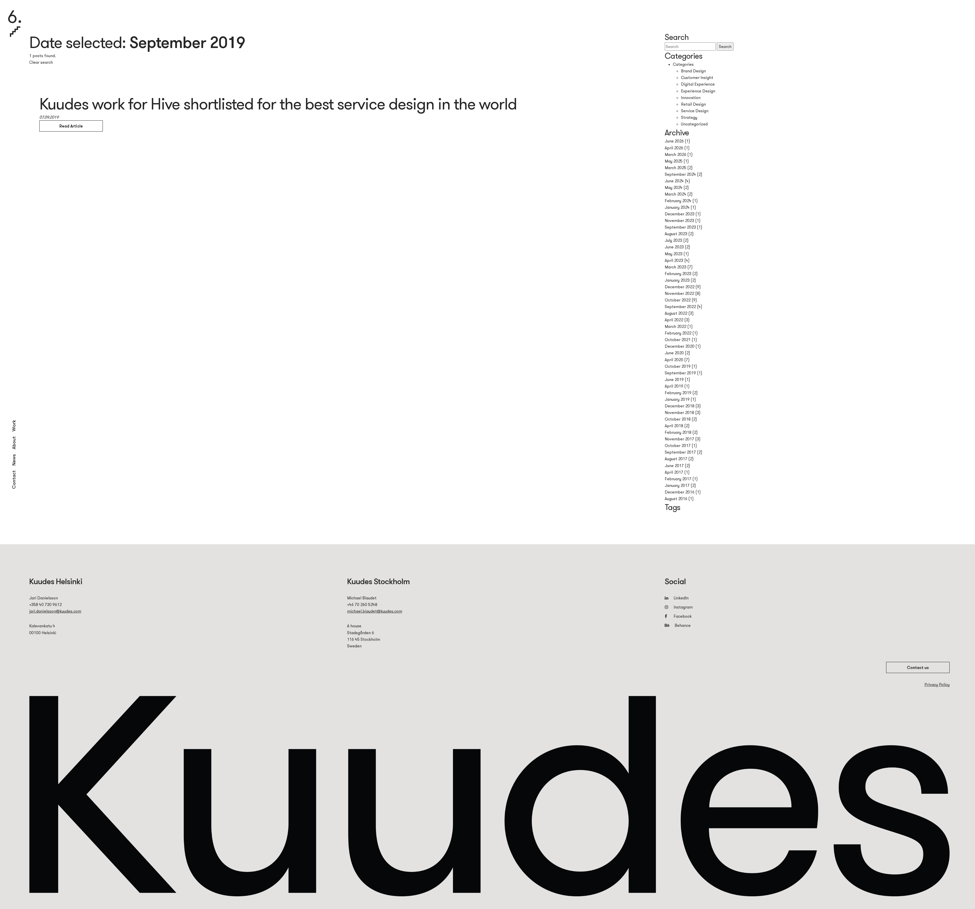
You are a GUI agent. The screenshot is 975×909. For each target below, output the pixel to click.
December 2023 (679, 213)
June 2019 (674, 379)
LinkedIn (681, 597)
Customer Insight (697, 77)
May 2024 (673, 187)
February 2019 (678, 392)
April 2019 (674, 386)
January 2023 (677, 280)
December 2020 (679, 346)
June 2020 (674, 352)
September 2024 (680, 174)
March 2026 (675, 154)
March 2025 (675, 167)
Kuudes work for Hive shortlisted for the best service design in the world (278, 103)
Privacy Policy (937, 684)
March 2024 (675, 194)
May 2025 (673, 161)
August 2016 (676, 498)
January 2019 (677, 399)
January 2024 (677, 207)
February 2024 (678, 200)
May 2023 (673, 253)
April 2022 (674, 319)
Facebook (683, 616)
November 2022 (679, 293)
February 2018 (678, 432)
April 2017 (674, 472)
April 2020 (674, 359)
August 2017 (676, 458)
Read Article (71, 126)
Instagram (683, 607)
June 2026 (674, 140)
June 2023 (674, 246)
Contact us (918, 667)
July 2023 (673, 240)
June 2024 (674, 180)
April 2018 (674, 425)
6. (14, 17)
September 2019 (680, 372)
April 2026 (674, 147)
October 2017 (678, 445)
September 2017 (680, 452)
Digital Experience (698, 84)
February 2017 (678, 478)
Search (725, 46)
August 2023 (676, 233)
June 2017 (674, 465)
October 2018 (678, 419)
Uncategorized (694, 123)
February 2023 (678, 273)
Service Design (694, 110)
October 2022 (678, 299)
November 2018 (679, 412)
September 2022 (680, 306)
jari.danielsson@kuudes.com (55, 611)
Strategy (689, 117)
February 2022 (678, 333)
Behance (682, 625)
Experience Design (698, 90)
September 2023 (680, 227)
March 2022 (675, 326)
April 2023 (674, 260)
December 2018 (679, 405)
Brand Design (693, 70)
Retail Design (693, 104)
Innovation (691, 97)
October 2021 (678, 339)
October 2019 (678, 366)
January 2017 (677, 485)
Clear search (41, 62)
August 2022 (676, 313)
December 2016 (679, 492)
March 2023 (675, 266)
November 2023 (679, 220)
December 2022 (679, 286)
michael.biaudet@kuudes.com (374, 611)
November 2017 (679, 438)
